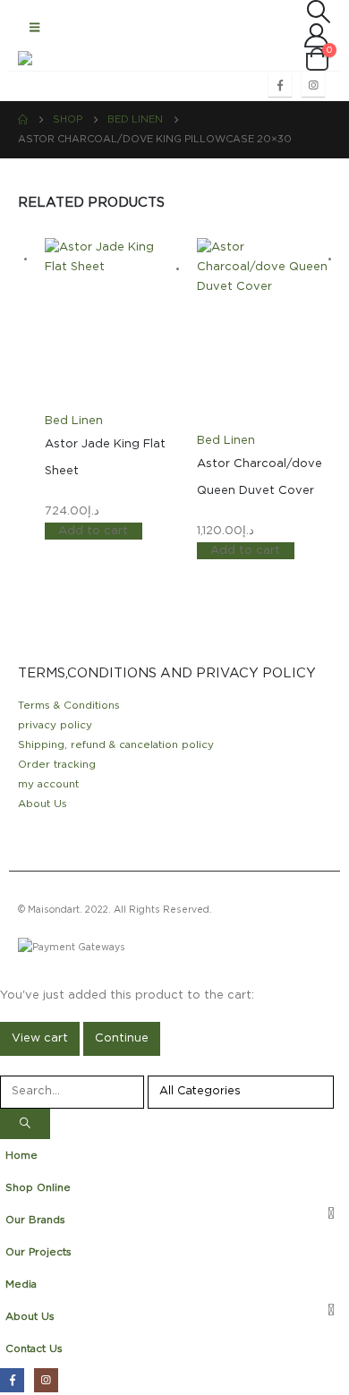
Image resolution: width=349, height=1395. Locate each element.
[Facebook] (280, 85)
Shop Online (38, 1188)
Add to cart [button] (93, 531)
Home (21, 1156)
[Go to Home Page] (23, 120)
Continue (122, 1038)
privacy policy (55, 725)
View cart (40, 1038)
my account (48, 784)
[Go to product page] (112, 325)
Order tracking (57, 765)
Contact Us (34, 1349)
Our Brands (35, 1220)
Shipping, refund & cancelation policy (116, 745)
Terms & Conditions (69, 705)
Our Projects (38, 1252)
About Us (42, 804)
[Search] (25, 1124)
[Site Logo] (53, 58)
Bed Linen (74, 421)
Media (21, 1284)
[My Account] (286, 35)
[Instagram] (313, 85)
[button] (34, 28)
